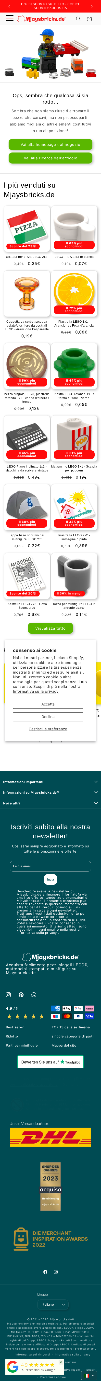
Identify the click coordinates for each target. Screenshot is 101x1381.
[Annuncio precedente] (9, 6)
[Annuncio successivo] (92, 6)
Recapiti (91, 1369)
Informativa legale (67, 1369)
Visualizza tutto (50, 628)
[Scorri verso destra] (61, 741)
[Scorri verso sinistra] (39, 741)
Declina (47, 717)
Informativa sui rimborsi (32, 1354)
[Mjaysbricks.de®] (13, 1372)
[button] (9, 19)
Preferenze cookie (53, 1377)
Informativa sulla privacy (36, 691)
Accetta (47, 704)
